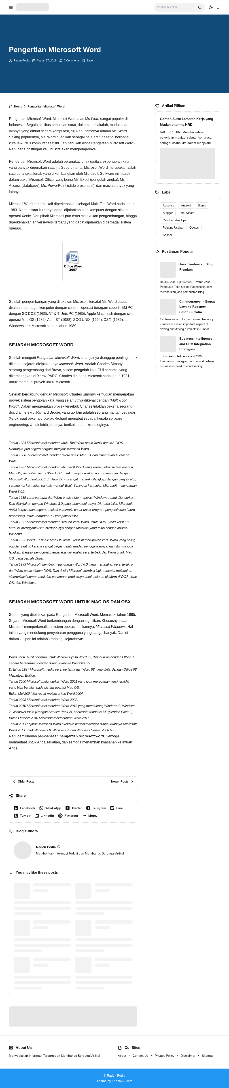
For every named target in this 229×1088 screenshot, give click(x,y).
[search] (200, 7)
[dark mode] (211, 7)
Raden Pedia (21, 60)
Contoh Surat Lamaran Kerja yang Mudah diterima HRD (186, 121)
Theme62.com (122, 1079)
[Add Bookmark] (87, 60)
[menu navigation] (11, 7)
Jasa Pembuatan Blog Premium (196, 266)
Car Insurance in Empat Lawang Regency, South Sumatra (197, 307)
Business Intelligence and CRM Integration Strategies (195, 344)
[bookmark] (218, 7)
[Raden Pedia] (32, 7)
